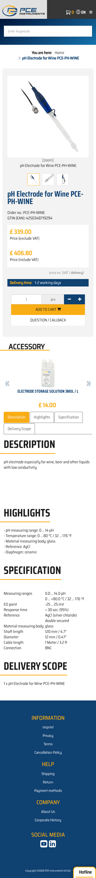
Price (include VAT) (24, 259)
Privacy (48, 736)
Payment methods (48, 791)
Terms (48, 744)
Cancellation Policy (48, 752)
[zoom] (48, 160)
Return (48, 782)
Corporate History (48, 820)
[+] (79, 299)
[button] (7, 384)
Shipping (48, 774)
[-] (69, 299)
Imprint (48, 727)
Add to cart (46, 309)
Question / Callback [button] (48, 320)
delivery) (77, 272)
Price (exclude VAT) (24, 238)
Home (59, 53)
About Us (48, 812)
